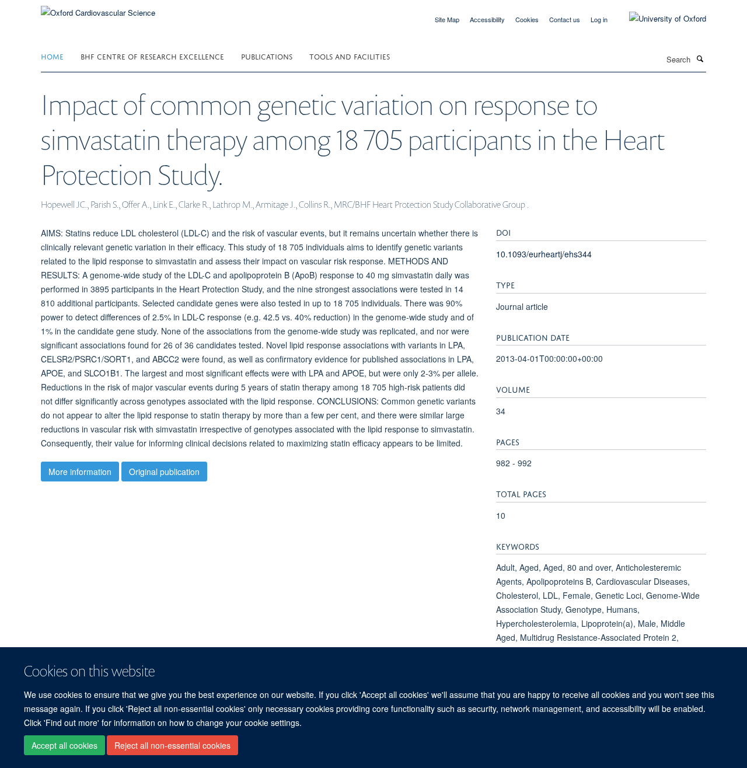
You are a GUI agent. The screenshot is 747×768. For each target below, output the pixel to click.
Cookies (527, 19)
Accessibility (487, 19)
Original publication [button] (164, 471)
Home (52, 55)
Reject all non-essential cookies (172, 745)
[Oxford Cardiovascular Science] (98, 8)
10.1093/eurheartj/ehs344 (544, 254)
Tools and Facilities (349, 55)
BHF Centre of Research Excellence (152, 55)
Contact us (564, 19)
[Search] (699, 58)
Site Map (447, 19)
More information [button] (79, 471)
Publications (266, 55)
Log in (599, 19)
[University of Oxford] (659, 19)
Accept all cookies (64, 745)
